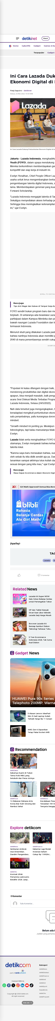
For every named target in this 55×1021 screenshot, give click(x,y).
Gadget (37, 46)
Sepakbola (43, 990)
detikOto (42, 993)
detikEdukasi (44, 972)
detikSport (43, 986)
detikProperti (44, 997)
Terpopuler (39, 53)
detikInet (42, 979)
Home (16, 46)
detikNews (43, 969)
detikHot (42, 983)
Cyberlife (26, 46)
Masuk (45, 38)
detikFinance (44, 976)
